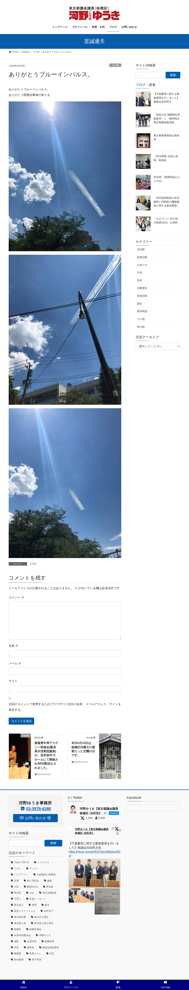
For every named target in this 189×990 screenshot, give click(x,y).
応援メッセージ (37, 898)
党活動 (141, 249)
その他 (115, 65)
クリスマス (43, 862)
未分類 (141, 326)
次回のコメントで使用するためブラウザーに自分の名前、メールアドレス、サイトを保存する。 (65, 707)
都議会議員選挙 (50, 947)
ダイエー (34, 868)
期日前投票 (20, 917)
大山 (31, 892)
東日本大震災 (41, 917)
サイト (13, 680)
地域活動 (142, 295)
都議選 (17, 953)
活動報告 (142, 288)
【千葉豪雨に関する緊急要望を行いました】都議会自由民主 (166, 97)
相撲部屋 (49, 941)
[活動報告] (20, 740)
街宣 (16, 947)
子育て (17, 898)
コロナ (17, 868)
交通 (16, 880)
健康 (49, 880)
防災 (51, 953)
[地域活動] (110, 739)
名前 (13, 645)
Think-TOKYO (21, 862)
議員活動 (142, 257)
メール (15, 663)
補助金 (30, 947)
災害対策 (32, 941)
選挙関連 (142, 311)
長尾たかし (35, 953)
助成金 (49, 886)
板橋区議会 (35, 929)
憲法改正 (19, 904)
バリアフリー (21, 874)
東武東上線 (20, 923)
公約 (16, 886)
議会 (139, 303)
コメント (16, 597)
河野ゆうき (45, 935)
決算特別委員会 (22, 935)
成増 (34, 904)
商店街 (17, 892)
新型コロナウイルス (25, 911)
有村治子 (48, 911)
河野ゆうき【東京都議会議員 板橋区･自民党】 (92, 831)
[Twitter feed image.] (94, 873)
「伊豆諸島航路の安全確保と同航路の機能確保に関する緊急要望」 (166, 201)
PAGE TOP (181, 957)
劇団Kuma (32, 886)
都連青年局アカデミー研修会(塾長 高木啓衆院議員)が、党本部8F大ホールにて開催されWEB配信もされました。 (46, 755)
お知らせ (142, 264)
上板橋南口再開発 (46, 874)
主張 (139, 272)
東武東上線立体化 (43, 923)
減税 (16, 941)
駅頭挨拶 (19, 959)
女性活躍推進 (49, 892)
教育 (47, 904)
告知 (139, 280)
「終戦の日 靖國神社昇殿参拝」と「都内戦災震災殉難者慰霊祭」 (167, 118)
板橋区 (17, 929)
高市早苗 (36, 959)
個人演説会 (33, 880)
